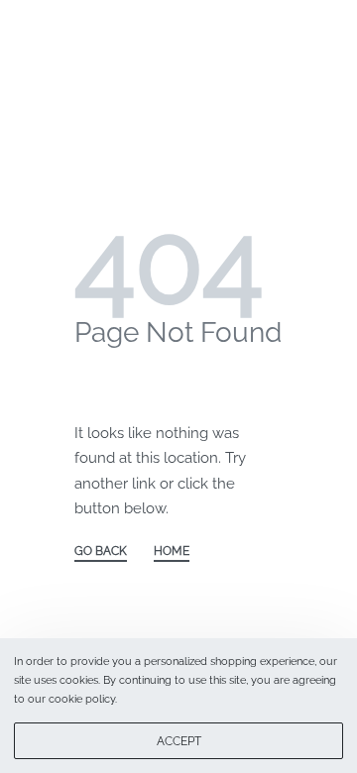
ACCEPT (179, 741)
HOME (171, 551)
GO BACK (100, 551)
